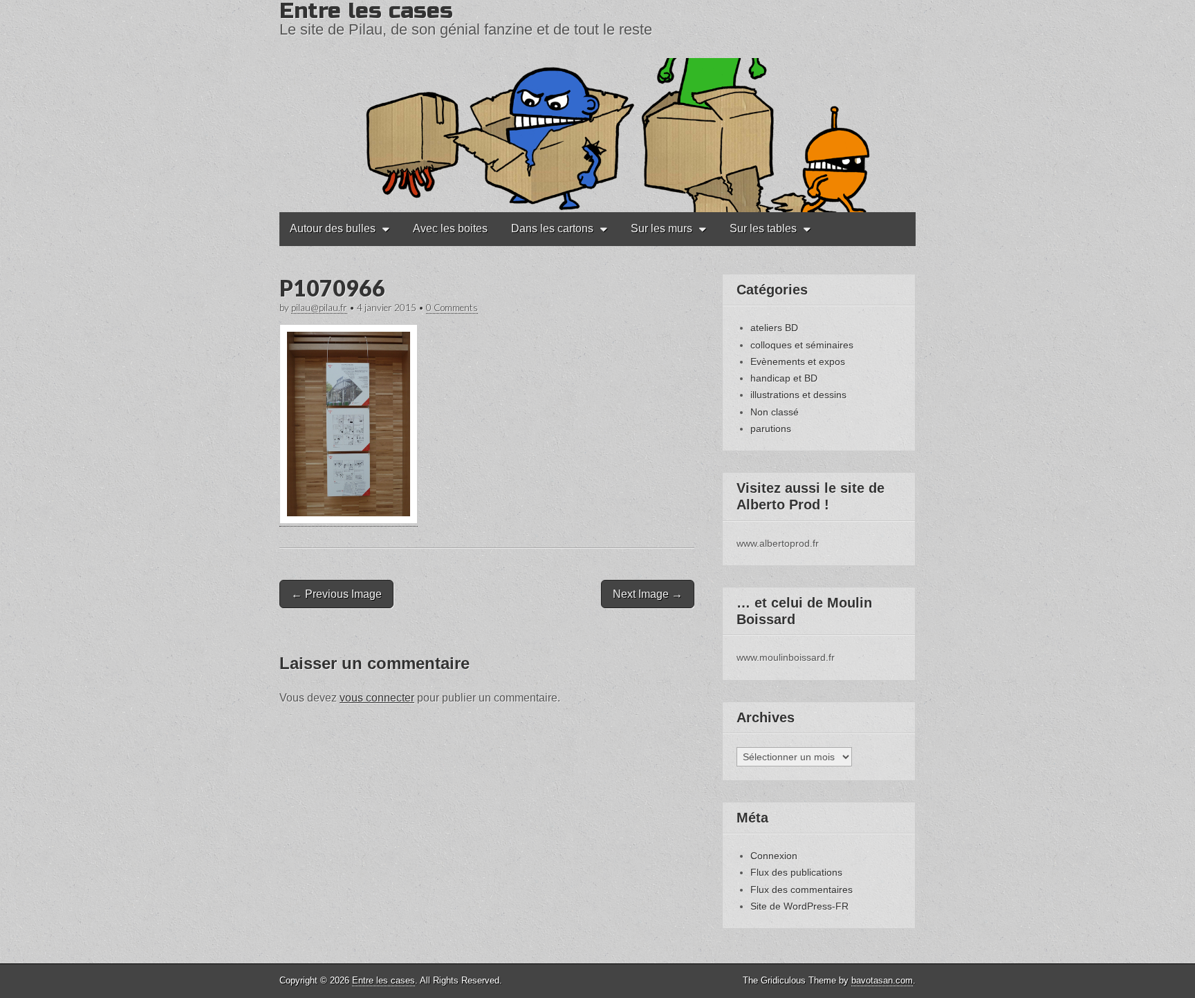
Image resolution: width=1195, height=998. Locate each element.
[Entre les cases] (597, 106)
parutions (770, 428)
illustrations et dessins (798, 394)
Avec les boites (450, 228)
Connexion (773, 855)
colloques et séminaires (801, 344)
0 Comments (452, 307)
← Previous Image (336, 594)
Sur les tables (763, 228)
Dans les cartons (552, 228)
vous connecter (377, 698)
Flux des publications (796, 872)
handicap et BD (783, 378)
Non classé (774, 411)
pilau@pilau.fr (319, 307)
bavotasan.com (882, 980)
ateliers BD (774, 327)
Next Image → (648, 594)
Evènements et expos (797, 361)
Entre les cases (383, 980)
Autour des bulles (333, 228)
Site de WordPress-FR (799, 906)
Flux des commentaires (801, 889)
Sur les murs (661, 228)
